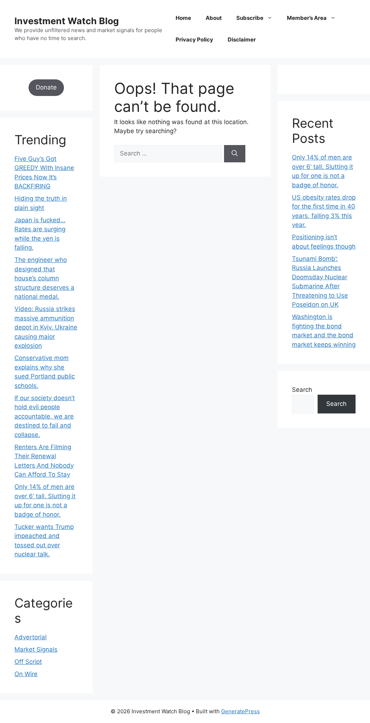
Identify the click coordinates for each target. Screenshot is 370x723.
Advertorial (30, 637)
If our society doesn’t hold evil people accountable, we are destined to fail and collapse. (44, 416)
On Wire (26, 674)
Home (183, 17)
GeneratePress (240, 711)
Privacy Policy (194, 39)
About (214, 17)
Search (302, 389)
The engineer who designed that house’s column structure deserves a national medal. (44, 278)
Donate (46, 87)
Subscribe (249, 17)
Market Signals (35, 649)
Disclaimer (242, 39)
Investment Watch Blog (66, 21)
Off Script (28, 661)
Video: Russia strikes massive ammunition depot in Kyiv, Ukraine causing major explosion (45, 327)
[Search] (234, 153)
